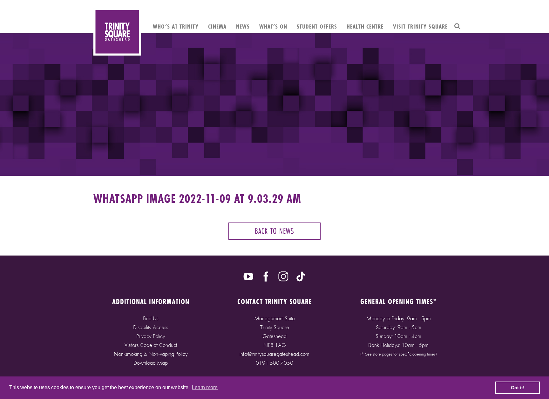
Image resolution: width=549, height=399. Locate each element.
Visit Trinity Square (420, 26)
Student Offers (317, 26)
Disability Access (150, 327)
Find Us (150, 318)
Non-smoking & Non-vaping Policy (151, 353)
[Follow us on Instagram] (283, 276)
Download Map (150, 362)
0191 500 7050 (274, 362)
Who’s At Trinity (176, 26)
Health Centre (365, 26)
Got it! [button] (518, 387)
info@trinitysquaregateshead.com (274, 353)
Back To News (274, 230)
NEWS (243, 26)
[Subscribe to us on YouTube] (248, 276)
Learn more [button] (205, 387)
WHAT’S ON (273, 26)
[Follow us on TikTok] (301, 276)
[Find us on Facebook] (266, 276)
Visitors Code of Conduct (151, 345)
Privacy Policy (150, 336)
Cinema (217, 26)
